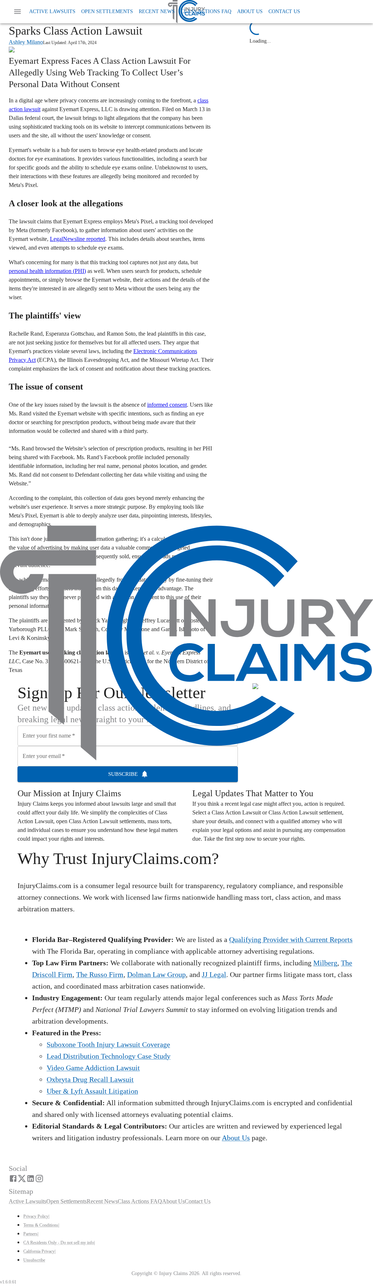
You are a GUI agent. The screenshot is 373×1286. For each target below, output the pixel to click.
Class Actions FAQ (206, 11)
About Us (250, 11)
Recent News (157, 11)
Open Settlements (107, 11)
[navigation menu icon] (17, 11)
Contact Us (284, 11)
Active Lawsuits (52, 11)
